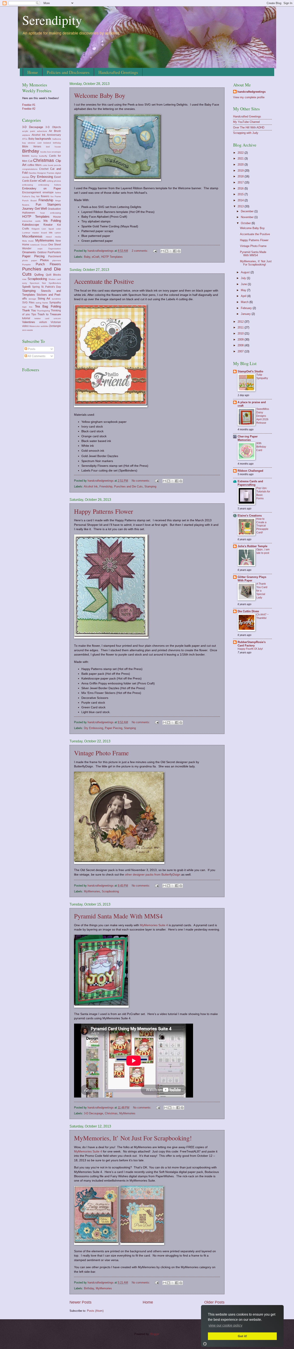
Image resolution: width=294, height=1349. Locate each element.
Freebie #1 (28, 104)
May (244, 290)
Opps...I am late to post (262, 551)
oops (39, 248)
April (244, 296)
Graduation (54, 209)
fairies (58, 192)
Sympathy (55, 302)
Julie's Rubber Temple (252, 546)
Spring (36, 287)
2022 (241, 152)
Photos (44, 260)
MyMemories (92, 891)
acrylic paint (28, 131)
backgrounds (43, 138)
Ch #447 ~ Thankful (262, 616)
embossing (27, 185)
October (246, 223)
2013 (241, 206)
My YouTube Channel (246, 121)
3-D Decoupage (93, 1113)
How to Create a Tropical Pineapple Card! (262, 525)
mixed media (53, 237)
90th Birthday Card (261, 447)
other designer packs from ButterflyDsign (152, 874)
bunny (34, 156)
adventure (42, 131)
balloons (57, 139)
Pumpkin (26, 264)
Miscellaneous (32, 236)
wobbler (44, 326)
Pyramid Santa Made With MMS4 (118, 916)
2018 (241, 176)
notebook (35, 245)
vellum (43, 322)
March (245, 302)
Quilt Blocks (53, 274)
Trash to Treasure (49, 314)
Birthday (89, 1288)
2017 (241, 182)
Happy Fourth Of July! (250, 648)
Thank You (29, 310)
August (246, 272)
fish (38, 196)
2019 (241, 170)
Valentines (28, 322)
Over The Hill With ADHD (248, 127)
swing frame (42, 302)
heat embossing (50, 213)
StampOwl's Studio (250, 371)
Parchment (54, 256)
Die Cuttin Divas (248, 611)
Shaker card (54, 279)
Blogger (154, 1334)
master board (39, 232)
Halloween (28, 212)
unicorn (57, 318)
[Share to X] (171, 251)
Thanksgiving (43, 310)
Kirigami (35, 229)
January (246, 313)
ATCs (24, 139)
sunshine (56, 299)
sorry (24, 283)
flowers (45, 196)
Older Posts (214, 1302)
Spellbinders (55, 283)
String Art (44, 298)
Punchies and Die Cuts (128, 486)
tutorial (26, 318)
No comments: (141, 480)
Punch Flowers (48, 264)
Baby (87, 256)
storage (32, 299)
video (25, 326)
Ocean (44, 245)
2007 (241, 351)
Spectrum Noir (38, 283)
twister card (41, 318)
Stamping (150, 486)
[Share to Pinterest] (179, 251)
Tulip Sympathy (262, 376)
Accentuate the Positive (104, 281)
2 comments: (140, 250)
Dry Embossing (93, 728)
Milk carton (55, 232)
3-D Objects (53, 127)
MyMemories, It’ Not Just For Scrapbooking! (133, 1138)
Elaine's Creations (250, 515)
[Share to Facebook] (175, 251)
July (244, 278)
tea (30, 307)
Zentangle (55, 326)
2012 (241, 321)
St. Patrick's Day (51, 287)
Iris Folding (52, 220)
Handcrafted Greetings (118, 72)
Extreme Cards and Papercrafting (250, 483)
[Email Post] (155, 250)
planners (56, 260)
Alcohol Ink (91, 486)
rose (24, 279)
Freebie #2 (28, 108)
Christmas (111, 1113)
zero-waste (27, 330)
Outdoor (42, 252)
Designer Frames (45, 173)
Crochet (43, 169)
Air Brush (55, 131)
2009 (241, 339)
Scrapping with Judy (245, 132)
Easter (33, 181)
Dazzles (32, 173)
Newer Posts (80, 1302)
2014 (241, 200)
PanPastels (54, 252)
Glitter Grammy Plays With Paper (252, 578)
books (43, 152)
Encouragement (31, 192)
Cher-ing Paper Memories (248, 438)
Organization (54, 248)
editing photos (54, 181)
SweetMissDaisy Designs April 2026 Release (262, 416)
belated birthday (52, 143)
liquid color (55, 229)
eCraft (95, 256)
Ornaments (29, 252)
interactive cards (31, 221)
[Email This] (162, 251)
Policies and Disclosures (68, 72)
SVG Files (28, 302)
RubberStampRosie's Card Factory (252, 643)
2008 (241, 345)
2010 (241, 333)
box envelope (54, 152)
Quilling (38, 274)
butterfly (43, 156)
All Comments (36, 356)
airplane (26, 135)
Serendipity (52, 19)
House (57, 216)
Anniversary (54, 135)
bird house (53, 146)
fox (52, 196)
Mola (24, 241)
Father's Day (28, 196)
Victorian (56, 322)
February (247, 308)
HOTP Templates (112, 256)
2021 (241, 158)
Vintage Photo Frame (101, 752)
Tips (33, 314)
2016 (241, 188)
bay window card (32, 143)
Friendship (105, 486)
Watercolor (34, 326)
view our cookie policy (225, 1325)
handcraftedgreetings (251, 91)
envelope (48, 192)
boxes (25, 156)
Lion (44, 229)
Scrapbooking (110, 891)
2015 (241, 194)
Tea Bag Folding (48, 306)
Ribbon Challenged (250, 470)
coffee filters (34, 165)
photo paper (29, 260)
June (244, 284)
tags (24, 307)
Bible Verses (31, 146)
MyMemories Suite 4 (154, 925)
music (31, 241)
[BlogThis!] (166, 251)
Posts (31, 349)
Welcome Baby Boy (99, 95)
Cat (30, 161)
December (247, 211)
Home (32, 72)
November (247, 217)
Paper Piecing (113, 728)
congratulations (29, 169)
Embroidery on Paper (41, 188)
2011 (241, 327)
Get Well (41, 208)
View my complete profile (249, 97)
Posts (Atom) (95, 1310)
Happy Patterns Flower (103, 511)
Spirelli (26, 286)
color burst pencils (52, 165)
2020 (241, 164)
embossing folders (49, 185)
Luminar (26, 232)
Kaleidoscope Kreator (37, 224)
